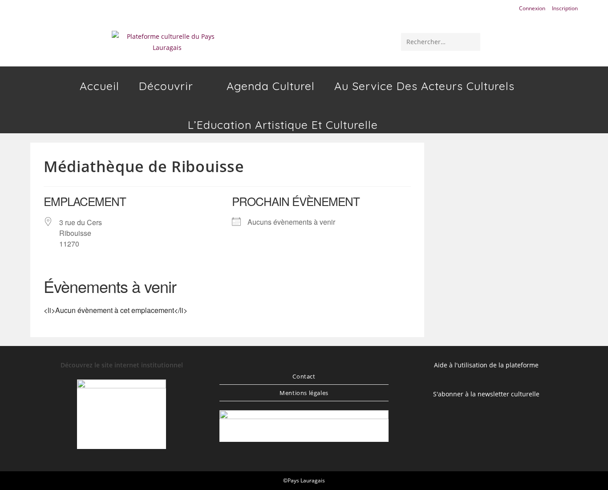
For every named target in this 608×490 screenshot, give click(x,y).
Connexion (532, 8)
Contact (303, 376)
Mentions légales (304, 393)
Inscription (565, 8)
